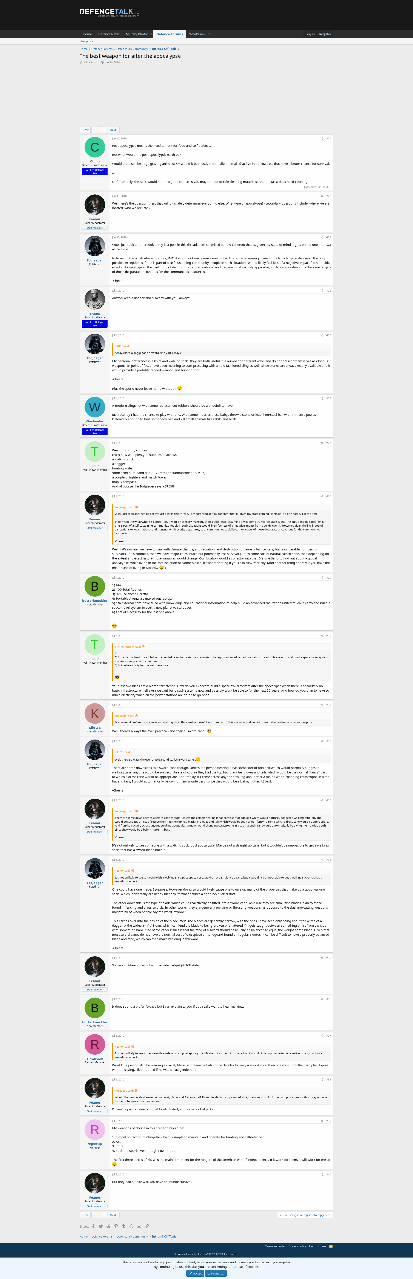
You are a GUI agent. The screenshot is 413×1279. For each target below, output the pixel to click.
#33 (328, 800)
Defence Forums (170, 34)
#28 (328, 496)
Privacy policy (297, 1246)
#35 (328, 958)
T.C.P (95, 466)
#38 (328, 1079)
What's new (197, 34)
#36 (328, 999)
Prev (86, 130)
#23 (328, 237)
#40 (328, 1174)
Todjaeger (95, 260)
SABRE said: (122, 346)
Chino (95, 161)
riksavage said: (124, 1091)
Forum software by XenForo (206, 1254)
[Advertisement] (206, 96)
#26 (328, 398)
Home (87, 34)
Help (312, 1246)
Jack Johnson (91, 62)
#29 (328, 577)
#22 (328, 196)
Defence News (108, 34)
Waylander (95, 421)
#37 (328, 1036)
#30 (328, 636)
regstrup (95, 1143)
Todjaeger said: (124, 507)
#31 (328, 705)
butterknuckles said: (128, 647)
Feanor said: (122, 871)
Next (113, 130)
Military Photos (137, 34)
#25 (328, 335)
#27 (328, 443)
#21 (328, 138)
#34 (328, 860)
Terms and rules (275, 1246)
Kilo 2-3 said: (123, 752)
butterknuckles (94, 600)
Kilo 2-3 (95, 727)
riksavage (95, 1058)
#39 (328, 1121)
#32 (328, 741)
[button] (151, 34)
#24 (328, 290)
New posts (86, 41)
